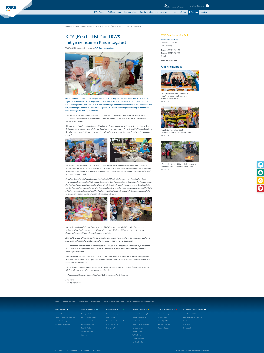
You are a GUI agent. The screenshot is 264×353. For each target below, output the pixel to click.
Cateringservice (146, 12)
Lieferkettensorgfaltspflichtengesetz (141, 301)
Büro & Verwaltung (87, 324)
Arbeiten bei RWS (189, 314)
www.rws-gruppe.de (169, 60)
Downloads (187, 328)
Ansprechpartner (112, 324)
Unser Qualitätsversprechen (65, 317)
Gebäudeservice (114, 12)
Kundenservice (137, 328)
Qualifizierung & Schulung (192, 317)
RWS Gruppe (99, 12)
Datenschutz (96, 301)
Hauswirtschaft (130, 12)
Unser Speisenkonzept (140, 314)
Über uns (84, 335)
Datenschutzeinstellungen (114, 301)
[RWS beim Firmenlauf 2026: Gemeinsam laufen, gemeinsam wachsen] (180, 117)
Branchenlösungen (61, 321)
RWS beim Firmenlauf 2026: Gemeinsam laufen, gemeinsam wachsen (177, 131)
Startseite (68, 26)
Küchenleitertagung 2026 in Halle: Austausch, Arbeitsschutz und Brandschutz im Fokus (179, 165)
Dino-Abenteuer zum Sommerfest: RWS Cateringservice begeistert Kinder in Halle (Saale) (175, 96)
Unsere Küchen (137, 331)
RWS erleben (136, 335)
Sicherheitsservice (163, 12)
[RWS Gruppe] (16, 9)
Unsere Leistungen (87, 331)
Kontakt (204, 12)
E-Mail (163, 56)
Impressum (83, 301)
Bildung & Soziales (87, 314)
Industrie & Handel (87, 321)
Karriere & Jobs (180, 12)
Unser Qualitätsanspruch (115, 321)
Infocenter (193, 12)
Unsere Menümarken (139, 317)
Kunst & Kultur (86, 328)
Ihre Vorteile (110, 317)
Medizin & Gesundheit (89, 317)
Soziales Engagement (62, 324)
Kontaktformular (69, 301)
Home (57, 301)
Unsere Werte (60, 314)
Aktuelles (186, 324)
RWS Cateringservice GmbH (85, 26)
